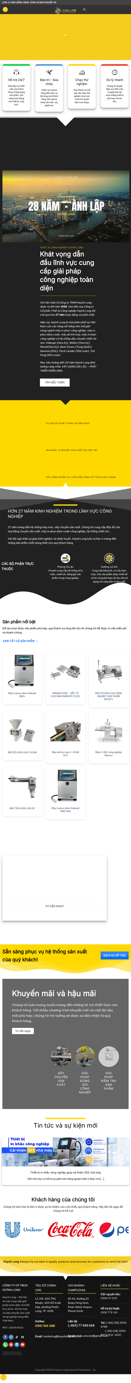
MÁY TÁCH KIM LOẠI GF (22, 808)
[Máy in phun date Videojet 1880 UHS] (65, 786)
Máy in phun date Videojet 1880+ (22, 695)
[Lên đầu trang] (3, 1377)
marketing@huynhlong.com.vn (62, 1336)
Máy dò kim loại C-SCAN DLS (65, 754)
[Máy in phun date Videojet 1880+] (22, 671)
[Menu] (5, 9)
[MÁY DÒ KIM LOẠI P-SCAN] (22, 730)
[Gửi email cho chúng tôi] (22, 1337)
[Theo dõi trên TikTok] (16, 1337)
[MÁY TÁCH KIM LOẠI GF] (22, 786)
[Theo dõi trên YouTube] (22, 1344)
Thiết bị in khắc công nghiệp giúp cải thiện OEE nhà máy (65, 1172)
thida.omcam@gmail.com (92, 1335)
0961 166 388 (45, 1326)
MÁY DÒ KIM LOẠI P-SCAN (22, 752)
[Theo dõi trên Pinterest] (11, 1344)
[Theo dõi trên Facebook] (5, 1337)
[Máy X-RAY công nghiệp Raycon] (108, 730)
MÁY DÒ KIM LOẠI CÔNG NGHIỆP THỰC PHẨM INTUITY (108, 696)
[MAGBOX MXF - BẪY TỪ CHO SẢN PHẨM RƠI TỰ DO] (65, 671)
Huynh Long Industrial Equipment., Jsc (75, 1369)
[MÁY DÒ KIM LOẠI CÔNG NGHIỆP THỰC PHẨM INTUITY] (108, 671)
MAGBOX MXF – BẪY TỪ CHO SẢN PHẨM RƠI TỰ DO (65, 695)
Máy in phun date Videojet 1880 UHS (65, 810)
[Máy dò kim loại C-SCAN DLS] (65, 730)
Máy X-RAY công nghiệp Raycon (108, 754)
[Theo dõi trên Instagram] (11, 1337)
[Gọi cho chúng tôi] (5, 1344)
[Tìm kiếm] (84, 9)
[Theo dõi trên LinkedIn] (16, 1344)
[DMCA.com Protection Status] (12, 1353)
